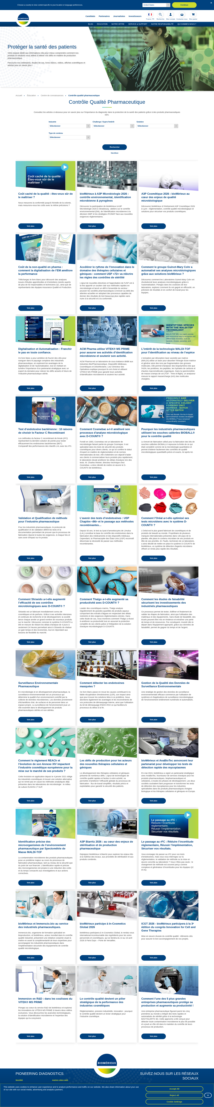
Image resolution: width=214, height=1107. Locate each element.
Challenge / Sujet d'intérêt (103, 122)
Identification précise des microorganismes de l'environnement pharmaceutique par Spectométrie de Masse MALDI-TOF (42, 847)
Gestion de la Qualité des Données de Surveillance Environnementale (165, 684)
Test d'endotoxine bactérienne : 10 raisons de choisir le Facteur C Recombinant (45, 431)
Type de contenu (56, 133)
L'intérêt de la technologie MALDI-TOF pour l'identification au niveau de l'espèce (168, 350)
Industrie (52, 122)
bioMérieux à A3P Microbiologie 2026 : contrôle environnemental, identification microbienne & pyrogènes (105, 197)
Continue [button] (184, 5)
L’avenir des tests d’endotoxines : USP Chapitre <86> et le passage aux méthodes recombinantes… (107, 521)
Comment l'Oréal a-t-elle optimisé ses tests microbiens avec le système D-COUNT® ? (165, 521)
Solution (140, 122)
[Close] (208, 1095)
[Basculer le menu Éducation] (109, 24)
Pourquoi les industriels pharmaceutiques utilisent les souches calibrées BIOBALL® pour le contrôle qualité (168, 433)
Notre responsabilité (162, 24)
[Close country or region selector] (211, 3)
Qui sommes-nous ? (186, 24)
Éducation (102, 24)
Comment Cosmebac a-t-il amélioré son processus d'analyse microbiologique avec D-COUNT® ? (105, 433)
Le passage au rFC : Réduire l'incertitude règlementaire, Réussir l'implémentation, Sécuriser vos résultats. (167, 845)
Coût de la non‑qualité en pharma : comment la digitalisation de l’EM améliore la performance (45, 270)
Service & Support (137, 24)
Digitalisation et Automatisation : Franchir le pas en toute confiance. (45, 350)
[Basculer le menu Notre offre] (125, 24)
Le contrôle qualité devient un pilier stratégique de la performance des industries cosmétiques (102, 1002)
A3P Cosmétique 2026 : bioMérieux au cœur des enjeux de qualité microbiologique (165, 197)
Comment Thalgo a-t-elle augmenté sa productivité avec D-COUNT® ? (104, 601)
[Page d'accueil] (23, 19)
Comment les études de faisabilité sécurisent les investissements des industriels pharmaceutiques (163, 603)
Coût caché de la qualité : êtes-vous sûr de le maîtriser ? (45, 195)
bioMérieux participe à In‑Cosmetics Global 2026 (103, 925)
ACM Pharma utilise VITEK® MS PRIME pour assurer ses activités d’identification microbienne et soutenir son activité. (106, 352)
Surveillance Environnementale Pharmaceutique (38, 684)
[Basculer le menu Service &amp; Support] (148, 24)
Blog (90, 24)
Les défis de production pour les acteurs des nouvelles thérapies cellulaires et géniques (106, 764)
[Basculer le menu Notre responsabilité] (175, 24)
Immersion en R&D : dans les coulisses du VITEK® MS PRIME (45, 1000)
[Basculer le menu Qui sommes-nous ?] (197, 24)
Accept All (174, 1089)
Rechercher (115, 147)
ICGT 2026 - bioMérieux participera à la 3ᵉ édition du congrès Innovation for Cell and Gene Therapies (168, 927)
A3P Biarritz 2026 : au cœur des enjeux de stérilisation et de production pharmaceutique (106, 845)
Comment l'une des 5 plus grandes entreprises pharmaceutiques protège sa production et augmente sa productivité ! (167, 1002)
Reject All (174, 1095)
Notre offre (117, 24)
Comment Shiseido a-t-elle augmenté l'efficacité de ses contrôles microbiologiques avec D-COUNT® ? (41, 603)
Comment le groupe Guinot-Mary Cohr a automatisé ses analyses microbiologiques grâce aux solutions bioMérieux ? (168, 270)
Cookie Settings (174, 1102)
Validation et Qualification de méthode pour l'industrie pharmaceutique (42, 520)
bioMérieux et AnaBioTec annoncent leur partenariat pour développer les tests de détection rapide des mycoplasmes (167, 764)
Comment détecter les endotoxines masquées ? (102, 684)
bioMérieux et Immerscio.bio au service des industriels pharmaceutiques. (43, 925)
